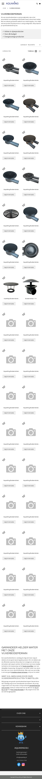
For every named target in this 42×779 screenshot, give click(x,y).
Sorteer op (23, 45)
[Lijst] (39, 51)
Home (4, 8)
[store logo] (12, 3)
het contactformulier (17, 690)
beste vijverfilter (28, 666)
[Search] (37, 3)
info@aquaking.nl (21, 757)
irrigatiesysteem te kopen (19, 672)
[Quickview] (10, 73)
